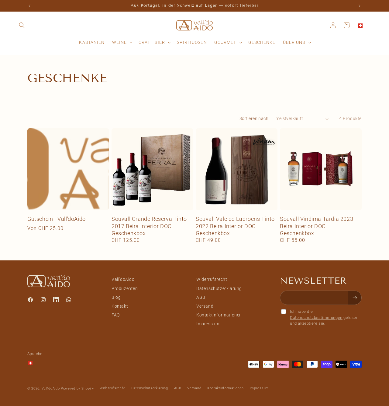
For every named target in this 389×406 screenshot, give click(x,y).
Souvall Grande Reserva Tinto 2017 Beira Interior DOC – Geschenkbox (149, 226)
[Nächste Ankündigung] (359, 6)
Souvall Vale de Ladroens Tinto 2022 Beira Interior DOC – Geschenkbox (235, 226)
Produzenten (125, 288)
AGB (200, 297)
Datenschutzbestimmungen (316, 317)
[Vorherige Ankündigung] (29, 6)
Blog (116, 297)
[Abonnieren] (354, 298)
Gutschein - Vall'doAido (56, 219)
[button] (22, 25)
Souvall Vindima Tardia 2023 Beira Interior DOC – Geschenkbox (316, 226)
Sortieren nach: (254, 118)
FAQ (116, 314)
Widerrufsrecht (211, 279)
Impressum (207, 323)
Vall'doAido (123, 279)
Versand (204, 305)
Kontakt (120, 305)
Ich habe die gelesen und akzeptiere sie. (324, 317)
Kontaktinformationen (219, 314)
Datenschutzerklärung (219, 288)
